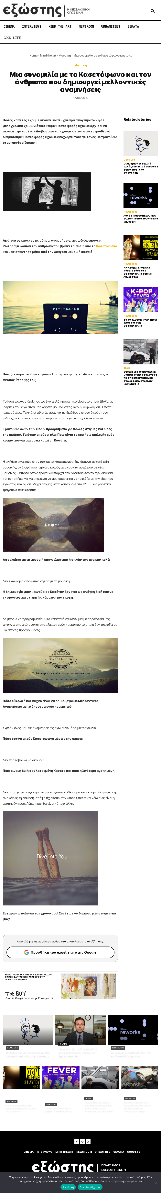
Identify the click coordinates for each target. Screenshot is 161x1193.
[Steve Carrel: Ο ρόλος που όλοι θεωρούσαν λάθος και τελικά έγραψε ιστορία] (80, 1030)
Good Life (129, 160)
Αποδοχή (68, 1187)
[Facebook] (76, 1141)
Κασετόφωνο (106, 246)
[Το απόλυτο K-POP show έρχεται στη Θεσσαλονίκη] (140, 299)
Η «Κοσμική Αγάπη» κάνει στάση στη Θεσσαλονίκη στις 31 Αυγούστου (137, 272)
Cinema (63, 1044)
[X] (88, 1141)
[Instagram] (82, 1141)
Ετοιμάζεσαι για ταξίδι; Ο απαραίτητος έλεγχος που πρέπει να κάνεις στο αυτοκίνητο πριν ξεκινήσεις (140, 377)
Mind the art (48, 55)
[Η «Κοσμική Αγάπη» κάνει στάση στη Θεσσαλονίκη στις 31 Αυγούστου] (140, 247)
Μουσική (65, 55)
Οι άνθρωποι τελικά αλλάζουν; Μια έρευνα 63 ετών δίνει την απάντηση (140, 168)
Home (33, 55)
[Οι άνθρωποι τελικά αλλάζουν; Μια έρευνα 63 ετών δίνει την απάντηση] (140, 143)
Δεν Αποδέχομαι (90, 1187)
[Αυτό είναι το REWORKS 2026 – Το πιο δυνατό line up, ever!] (140, 195)
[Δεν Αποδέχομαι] (156, 1183)
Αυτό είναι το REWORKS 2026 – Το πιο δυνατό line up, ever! (140, 218)
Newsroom (130, 212)
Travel (127, 368)
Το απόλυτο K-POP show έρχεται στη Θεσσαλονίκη (140, 322)
